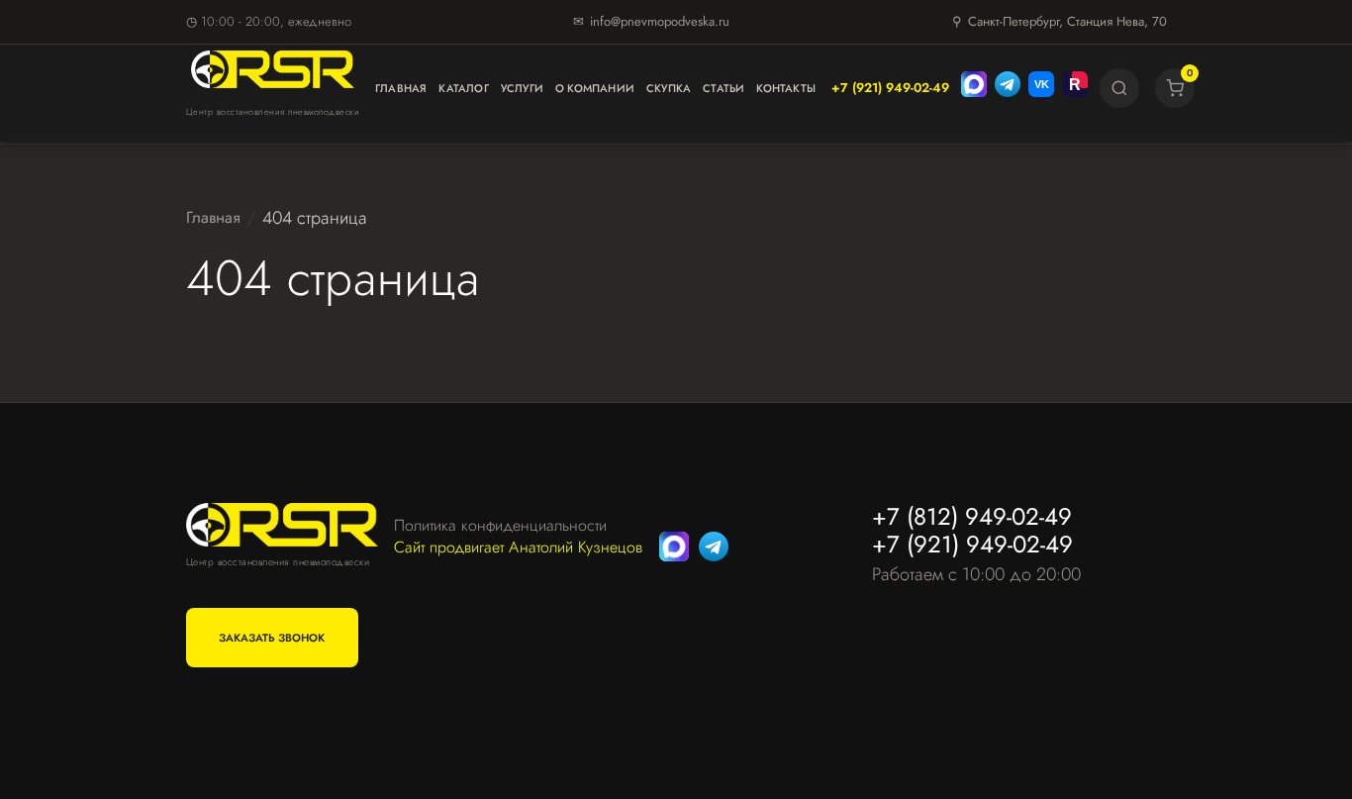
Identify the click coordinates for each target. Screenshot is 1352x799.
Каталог (463, 88)
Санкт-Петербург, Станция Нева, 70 (1067, 21)
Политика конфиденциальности (500, 526)
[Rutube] (1075, 88)
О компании (594, 88)
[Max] (974, 88)
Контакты (786, 88)
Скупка (668, 88)
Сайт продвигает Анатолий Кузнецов (518, 547)
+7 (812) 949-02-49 (972, 516)
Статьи (723, 88)
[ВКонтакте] (1041, 88)
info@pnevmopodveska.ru (659, 21)
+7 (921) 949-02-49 (890, 87)
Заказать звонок (272, 638)
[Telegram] (1007, 88)
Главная (401, 88)
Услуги (522, 88)
